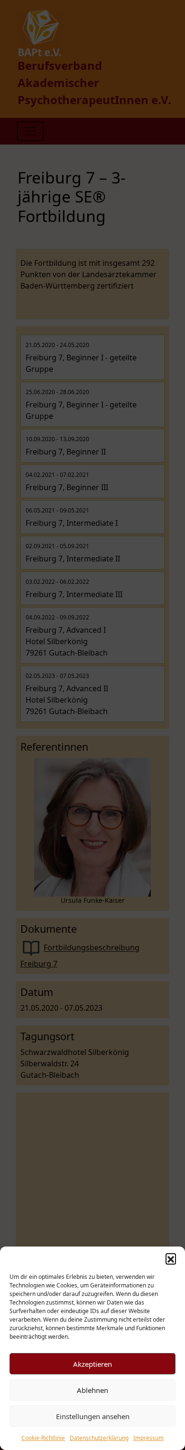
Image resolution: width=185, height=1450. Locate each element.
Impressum (148, 1438)
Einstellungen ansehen (93, 1416)
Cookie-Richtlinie (43, 1438)
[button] (171, 1258)
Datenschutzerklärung (99, 1438)
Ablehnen (92, 1390)
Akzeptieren (92, 1364)
